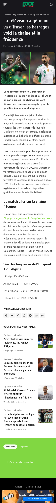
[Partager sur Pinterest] (18, 315)
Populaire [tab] (24, 446)
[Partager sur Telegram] (30, 315)
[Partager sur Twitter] (12, 315)
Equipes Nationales (39, 14)
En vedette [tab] (10, 446)
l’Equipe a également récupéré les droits (27, 218)
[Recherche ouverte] (51, 4)
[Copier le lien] (42, 315)
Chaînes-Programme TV (15, 14)
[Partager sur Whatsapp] (24, 315)
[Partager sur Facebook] (6, 315)
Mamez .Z (11, 46)
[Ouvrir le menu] (5, 4)
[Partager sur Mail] (36, 315)
